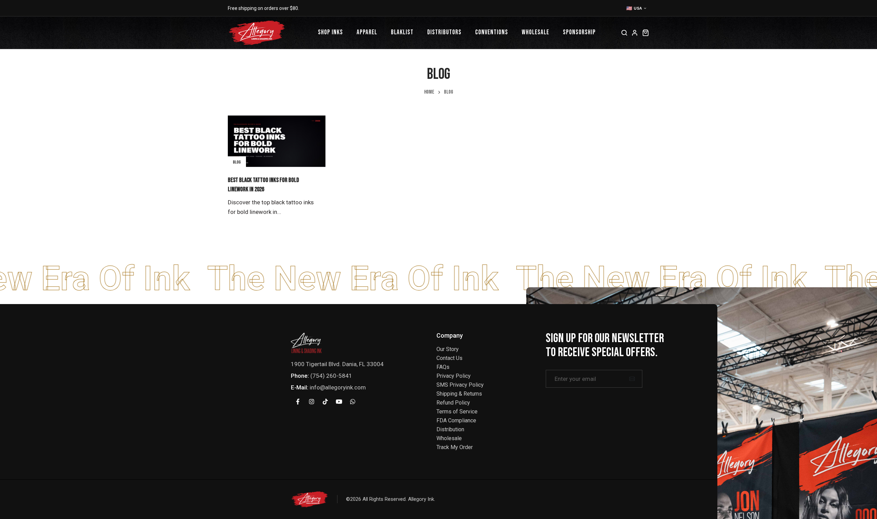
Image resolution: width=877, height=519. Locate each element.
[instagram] (311, 402)
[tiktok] (325, 402)
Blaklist (402, 32)
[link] (276, 141)
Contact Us (449, 358)
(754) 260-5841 (331, 375)
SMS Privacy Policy (460, 385)
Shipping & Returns (459, 393)
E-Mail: (299, 387)
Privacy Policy (453, 376)
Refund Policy (453, 402)
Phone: (300, 375)
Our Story (447, 349)
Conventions (491, 32)
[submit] (632, 379)
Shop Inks (330, 32)
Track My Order (454, 447)
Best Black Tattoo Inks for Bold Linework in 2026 (263, 185)
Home (429, 92)
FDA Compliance (456, 420)
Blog (237, 162)
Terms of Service (457, 411)
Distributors (444, 32)
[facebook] (298, 402)
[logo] (306, 342)
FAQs (442, 367)
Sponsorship (579, 32)
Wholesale (535, 32)
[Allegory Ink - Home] (257, 32)
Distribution (450, 429)
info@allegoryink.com (338, 387)
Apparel (367, 32)
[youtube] (339, 402)
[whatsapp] (352, 402)
